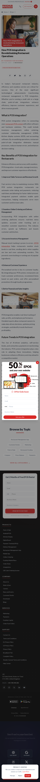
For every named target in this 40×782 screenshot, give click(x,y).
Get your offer (20, 417)
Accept (27, 775)
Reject (20, 775)
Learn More (25, 771)
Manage (12, 775)
